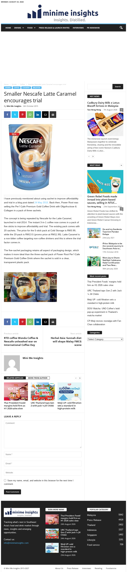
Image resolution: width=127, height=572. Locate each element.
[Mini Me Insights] (63, 14)
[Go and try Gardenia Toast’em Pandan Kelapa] (94, 233)
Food (30, 27)
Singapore (92, 535)
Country (26, 88)
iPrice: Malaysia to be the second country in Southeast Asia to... (113, 246)
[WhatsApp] (30, 114)
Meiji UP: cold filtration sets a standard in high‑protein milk (69, 405)
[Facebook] (7, 114)
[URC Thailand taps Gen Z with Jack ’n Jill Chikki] (43, 391)
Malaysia (36, 88)
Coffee (22, 84)
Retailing (98, 568)
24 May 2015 (41, 202)
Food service (93, 545)
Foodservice (111, 568)
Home (8, 27)
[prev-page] (76, 378)
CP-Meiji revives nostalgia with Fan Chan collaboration (104, 323)
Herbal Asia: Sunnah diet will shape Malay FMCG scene (66, 341)
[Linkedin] (37, 114)
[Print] (53, 114)
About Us (59, 568)
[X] (15, 114)
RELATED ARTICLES (15, 378)
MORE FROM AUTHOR (37, 378)
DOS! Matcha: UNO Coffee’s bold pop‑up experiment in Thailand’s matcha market (103, 312)
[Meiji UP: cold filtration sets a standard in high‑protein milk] (70, 391)
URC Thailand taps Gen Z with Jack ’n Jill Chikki (42, 404)
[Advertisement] (63, 56)
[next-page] (80, 378)
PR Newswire (93, 27)
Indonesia (91, 530)
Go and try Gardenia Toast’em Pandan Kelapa (112, 232)
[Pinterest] (22, 114)
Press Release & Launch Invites (54, 27)
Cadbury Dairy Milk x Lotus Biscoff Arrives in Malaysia (103, 104)
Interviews (78, 27)
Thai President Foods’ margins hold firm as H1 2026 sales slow (15, 405)
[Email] (45, 114)
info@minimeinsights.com (16, 543)
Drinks (17, 27)
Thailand (91, 525)
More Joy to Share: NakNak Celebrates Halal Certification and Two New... (112, 261)
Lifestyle (91, 540)
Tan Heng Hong (94, 109)
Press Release (94, 520)
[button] (121, 27)
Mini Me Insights (14, 106)
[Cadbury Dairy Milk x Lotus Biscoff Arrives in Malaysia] (105, 124)
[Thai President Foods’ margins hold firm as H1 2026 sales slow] (16, 391)
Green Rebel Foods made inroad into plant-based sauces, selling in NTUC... (102, 199)
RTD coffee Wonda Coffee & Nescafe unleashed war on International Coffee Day (21, 341)
